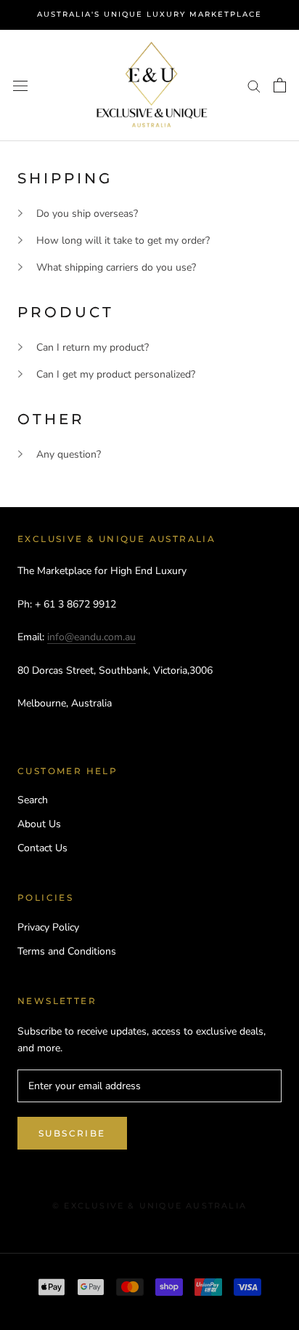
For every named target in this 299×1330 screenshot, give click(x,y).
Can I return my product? (92, 347)
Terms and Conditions (66, 951)
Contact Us (42, 848)
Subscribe (72, 1133)
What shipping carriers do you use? (116, 267)
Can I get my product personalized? (115, 374)
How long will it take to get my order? (123, 240)
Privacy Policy (48, 927)
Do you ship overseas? (87, 213)
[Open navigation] (20, 85)
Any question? (68, 454)
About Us (39, 824)
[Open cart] (280, 85)
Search (32, 800)
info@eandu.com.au (91, 637)
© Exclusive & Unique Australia (149, 1205)
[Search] (254, 85)
